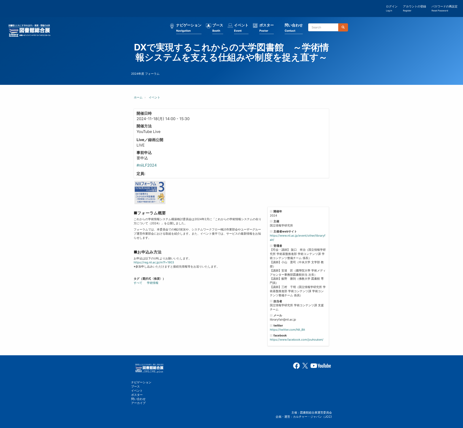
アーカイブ (138, 403)
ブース (217, 27)
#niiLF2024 (147, 165)
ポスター (266, 27)
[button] (150, 192)
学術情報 (152, 283)
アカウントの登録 (414, 8)
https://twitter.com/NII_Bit (287, 329)
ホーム (138, 97)
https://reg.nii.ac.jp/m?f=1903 (154, 262)
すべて (138, 283)
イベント (241, 27)
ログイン (392, 8)
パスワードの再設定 (445, 8)
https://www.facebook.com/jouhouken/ (296, 339)
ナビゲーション (188, 27)
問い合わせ (294, 27)
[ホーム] (30, 31)
